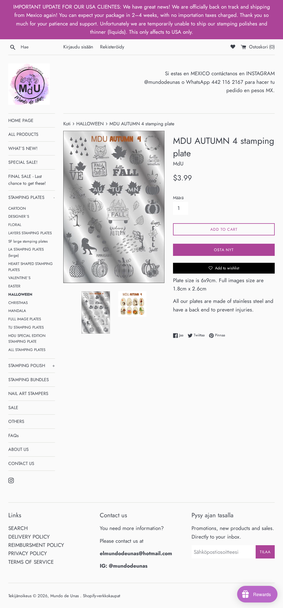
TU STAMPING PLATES (26, 327)
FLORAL (14, 224)
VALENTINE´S (19, 277)
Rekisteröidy (112, 46)
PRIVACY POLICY (27, 553)
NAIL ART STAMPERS (28, 393)
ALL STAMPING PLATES (26, 349)
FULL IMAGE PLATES (24, 319)
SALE (13, 407)
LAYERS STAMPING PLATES (30, 233)
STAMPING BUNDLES (28, 379)
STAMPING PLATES (31, 197)
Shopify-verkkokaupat (101, 596)
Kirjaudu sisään (78, 46)
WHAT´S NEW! (23, 148)
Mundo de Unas (65, 596)
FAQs (13, 435)
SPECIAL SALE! (23, 162)
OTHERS (16, 421)
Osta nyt (224, 250)
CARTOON (17, 208)
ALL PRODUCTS (23, 134)
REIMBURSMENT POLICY (36, 545)
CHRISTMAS (18, 302)
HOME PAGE (20, 120)
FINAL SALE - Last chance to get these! (27, 180)
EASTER (14, 286)
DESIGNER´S (18, 216)
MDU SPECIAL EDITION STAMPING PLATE (27, 338)
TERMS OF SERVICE (31, 562)
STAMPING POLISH (31, 365)
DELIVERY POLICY (29, 537)
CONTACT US (21, 463)
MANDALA (17, 310)
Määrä (178, 198)
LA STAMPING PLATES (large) (26, 252)
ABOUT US (18, 449)
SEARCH (18, 528)
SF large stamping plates (28, 241)
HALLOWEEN (20, 294)
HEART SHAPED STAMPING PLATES (30, 266)
